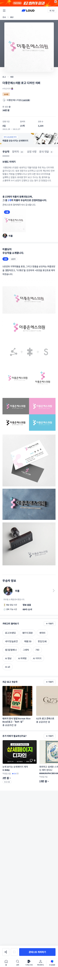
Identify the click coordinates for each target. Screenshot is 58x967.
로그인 (51, 10)
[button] (37, 952)
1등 (7, 212)
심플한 (13, 259)
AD (56, 1)
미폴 (11, 235)
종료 (4, 17)
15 (22, 152)
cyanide (25, 99)
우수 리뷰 (7, 782)
